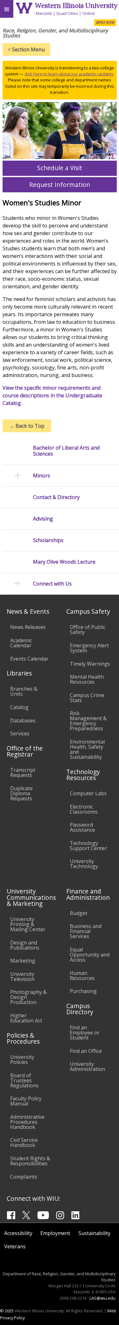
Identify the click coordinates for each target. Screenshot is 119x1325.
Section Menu (26, 49)
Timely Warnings (90, 663)
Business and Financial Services (86, 931)
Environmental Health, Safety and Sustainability (87, 749)
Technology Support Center (88, 846)
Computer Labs (88, 793)
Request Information (59, 184)
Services (20, 733)
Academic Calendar (21, 643)
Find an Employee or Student (85, 1032)
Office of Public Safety (87, 630)
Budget (78, 913)
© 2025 (7, 1311)
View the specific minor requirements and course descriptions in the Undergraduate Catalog (52, 395)
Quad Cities (67, 13)
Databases (23, 720)
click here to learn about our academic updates (68, 74)
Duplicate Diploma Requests (21, 793)
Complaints (23, 1176)
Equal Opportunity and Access (89, 954)
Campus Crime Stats (87, 698)
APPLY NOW (105, 22)
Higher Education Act (26, 1018)
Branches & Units (23, 691)
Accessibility (18, 1233)
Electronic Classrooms (84, 809)
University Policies (22, 1059)
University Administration (87, 1066)
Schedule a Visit (59, 167)
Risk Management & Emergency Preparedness (88, 721)
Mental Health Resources (87, 679)
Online (88, 13)
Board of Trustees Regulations (24, 1080)
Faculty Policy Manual (26, 1101)
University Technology (84, 864)
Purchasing (83, 991)
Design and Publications (24, 945)
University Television (22, 976)
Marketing (22, 960)
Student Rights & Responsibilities (30, 1161)
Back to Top (26, 425)
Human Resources (82, 976)
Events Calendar (29, 658)
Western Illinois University (76, 5)
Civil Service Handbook (24, 1142)
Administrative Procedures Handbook (27, 1121)
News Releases (28, 627)
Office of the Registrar (25, 751)
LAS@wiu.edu (102, 1298)
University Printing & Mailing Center (27, 924)
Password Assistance (82, 827)
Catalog (19, 707)
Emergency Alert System (89, 648)
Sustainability (94, 1233)
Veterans (15, 1246)
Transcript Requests (22, 772)
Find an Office (86, 1050)
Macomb (44, 13)
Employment (55, 1233)
